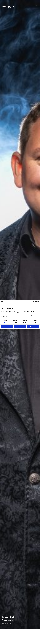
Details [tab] (20, 304)
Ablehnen (7, 326)
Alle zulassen (32, 326)
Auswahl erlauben (20, 326)
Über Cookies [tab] (33, 304)
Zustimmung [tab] (7, 304)
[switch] (15, 322)
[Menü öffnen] (37, 6)
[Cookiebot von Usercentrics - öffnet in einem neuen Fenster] (34, 302)
